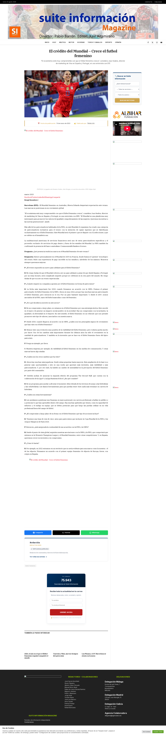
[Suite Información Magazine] (83, 22)
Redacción (91, 123)
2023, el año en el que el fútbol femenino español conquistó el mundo (36, 656)
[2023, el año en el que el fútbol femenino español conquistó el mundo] (37, 644)
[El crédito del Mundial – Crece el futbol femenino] (66, 93)
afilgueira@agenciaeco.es (113, 715)
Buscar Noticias (127, 100)
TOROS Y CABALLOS (95, 42)
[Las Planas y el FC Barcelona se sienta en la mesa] (95, 644)
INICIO (47, 42)
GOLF (54, 42)
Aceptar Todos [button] (158, 731)
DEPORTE (108, 42)
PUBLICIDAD (158, 2)
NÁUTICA (62, 42)
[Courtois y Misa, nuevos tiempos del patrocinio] (66, 644)
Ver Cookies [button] (146, 731)
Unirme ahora (66, 612)
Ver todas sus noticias (37, 557)
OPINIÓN (118, 42)
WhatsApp (95, 532)
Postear (67, 532)
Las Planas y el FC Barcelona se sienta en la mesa (94, 655)
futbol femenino (30, 566)
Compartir (39, 532)
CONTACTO (148, 2)
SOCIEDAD (81, 42)
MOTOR (71, 42)
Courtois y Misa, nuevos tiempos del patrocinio (65, 655)
